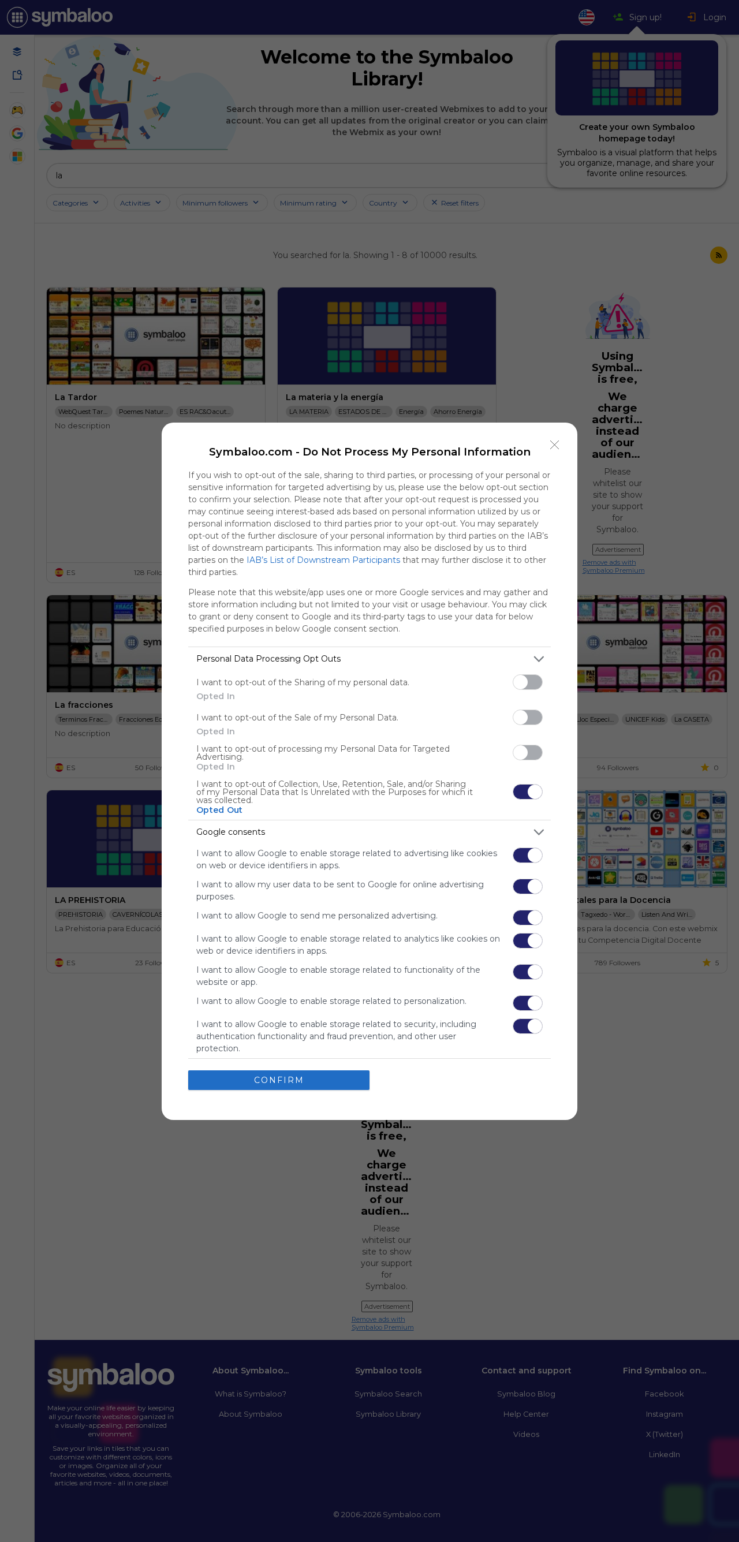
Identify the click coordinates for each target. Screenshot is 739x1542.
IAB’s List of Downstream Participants (323, 560)
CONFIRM (279, 1080)
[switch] (528, 682)
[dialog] (369, 771)
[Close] (555, 445)
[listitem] (369, 659)
